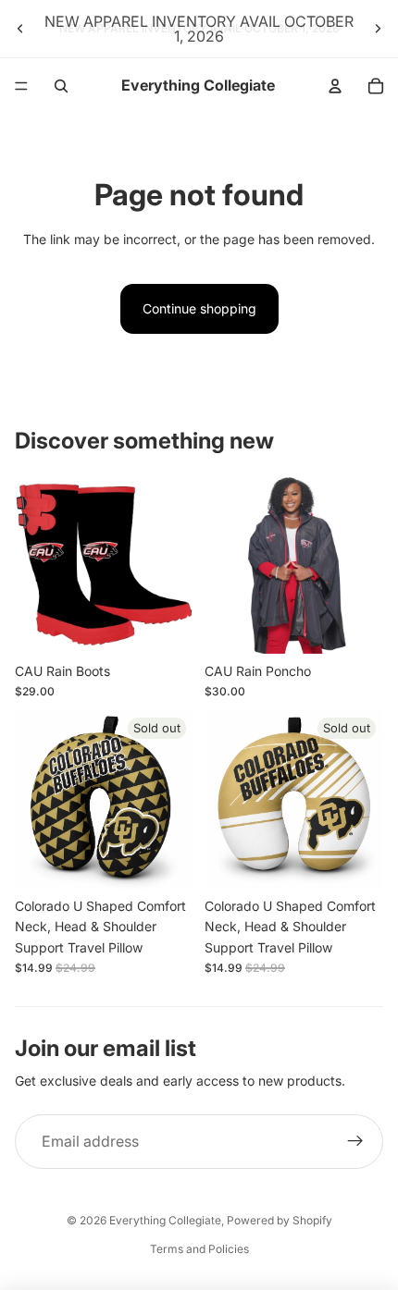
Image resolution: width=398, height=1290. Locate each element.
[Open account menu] (335, 86)
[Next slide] (377, 28)
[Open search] (61, 86)
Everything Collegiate (165, 1220)
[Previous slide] (20, 28)
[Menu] (21, 86)
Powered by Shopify (279, 1220)
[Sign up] (355, 1142)
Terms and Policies (199, 1249)
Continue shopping (199, 308)
